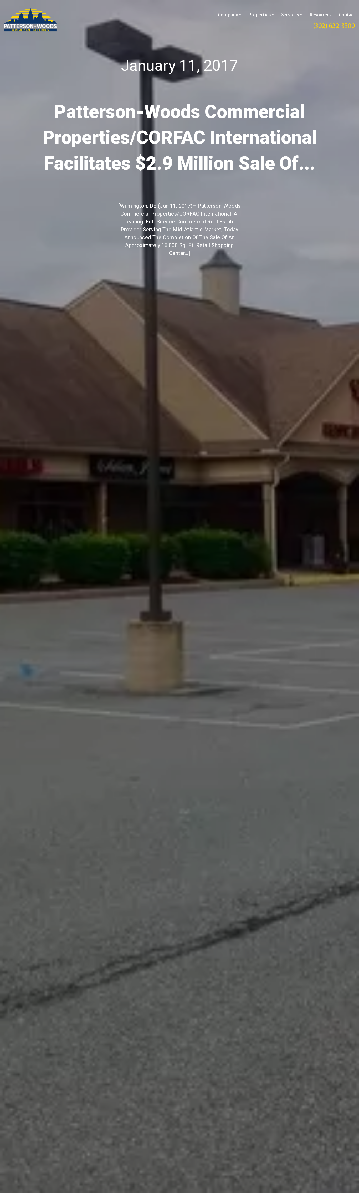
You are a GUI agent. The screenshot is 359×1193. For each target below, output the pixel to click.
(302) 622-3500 (334, 25)
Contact (347, 14)
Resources (321, 14)
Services (290, 14)
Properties (260, 14)
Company (228, 14)
